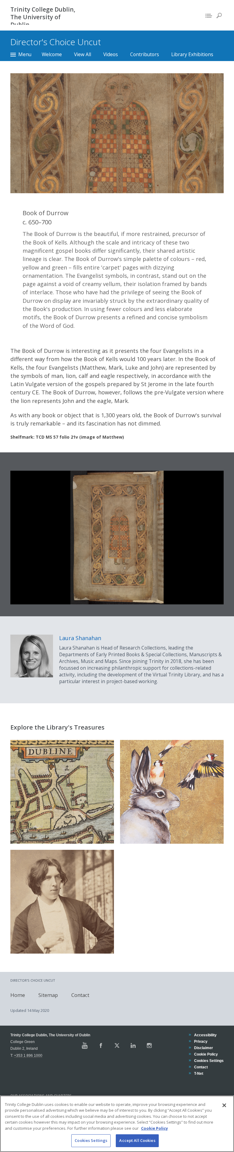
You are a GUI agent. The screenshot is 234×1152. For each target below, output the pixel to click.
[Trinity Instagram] (149, 1045)
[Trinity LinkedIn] (133, 1045)
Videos (110, 54)
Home (17, 994)
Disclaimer (203, 1048)
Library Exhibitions (192, 54)
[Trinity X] (117, 1045)
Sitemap (48, 994)
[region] (117, 1124)
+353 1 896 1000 (28, 1055)
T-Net (198, 1073)
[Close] (224, 1105)
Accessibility (205, 1035)
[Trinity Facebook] (100, 1045)
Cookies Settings (91, 1140)
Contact (80, 994)
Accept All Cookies (137, 1140)
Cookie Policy (206, 1054)
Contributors (144, 54)
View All (82, 54)
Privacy (200, 1041)
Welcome (52, 54)
